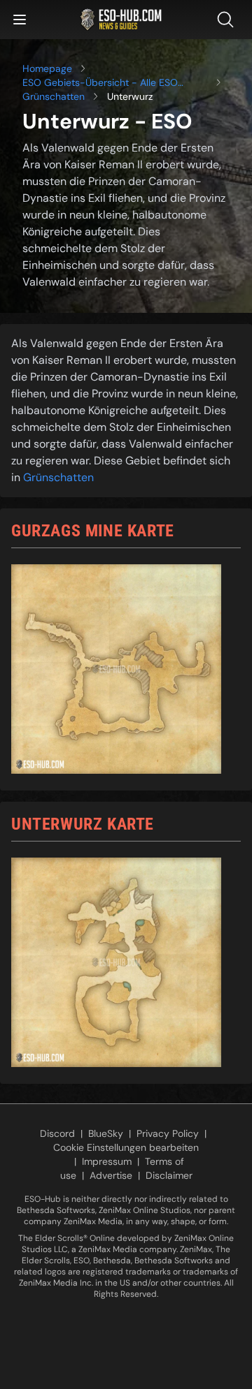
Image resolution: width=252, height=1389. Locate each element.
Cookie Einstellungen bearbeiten (126, 1147)
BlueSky (105, 1133)
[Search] (228, 19)
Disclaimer (169, 1175)
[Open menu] (19, 19)
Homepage (47, 68)
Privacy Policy (167, 1133)
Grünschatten (53, 96)
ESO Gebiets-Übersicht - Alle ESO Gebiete (100, 82)
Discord (57, 1133)
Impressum (107, 1161)
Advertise (111, 1175)
